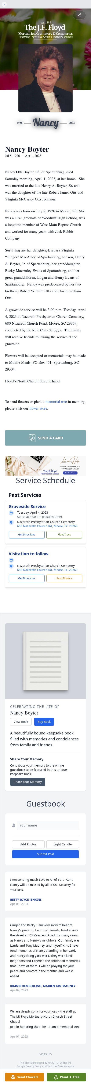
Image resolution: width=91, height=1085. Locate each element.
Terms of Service (57, 1066)
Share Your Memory (28, 782)
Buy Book (44, 722)
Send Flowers (64, 578)
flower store (38, 408)
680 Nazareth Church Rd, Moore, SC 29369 (47, 526)
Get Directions (26, 534)
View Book (21, 722)
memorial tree (56, 401)
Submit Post (45, 854)
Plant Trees (64, 534)
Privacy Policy (33, 1066)
